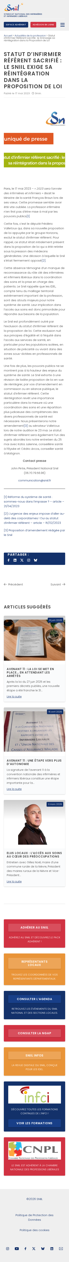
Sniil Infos (34, 1055)
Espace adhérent (16, 24)
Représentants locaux (34, 963)
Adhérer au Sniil (34, 927)
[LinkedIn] (51, 1249)
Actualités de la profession (30, 35)
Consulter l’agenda (34, 999)
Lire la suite (14, 696)
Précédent (15, 584)
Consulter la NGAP (34, 1033)
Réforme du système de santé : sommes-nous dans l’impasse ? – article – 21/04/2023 (34, 501)
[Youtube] (17, 1249)
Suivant (56, 584)
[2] (44, 260)
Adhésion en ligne (43, 24)
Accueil (8, 35)
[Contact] (61, 1249)
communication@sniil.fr (34, 480)
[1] (28, 216)
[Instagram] (7, 1249)
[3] (26, 426)
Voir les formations (34, 1123)
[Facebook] (25, 1249)
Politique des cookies (34, 1230)
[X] (33, 1249)
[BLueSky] (42, 1249)
